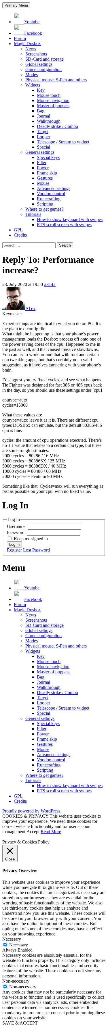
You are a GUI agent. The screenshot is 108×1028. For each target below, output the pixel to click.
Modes (31, 74)
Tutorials (33, 214)
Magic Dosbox (27, 43)
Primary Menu (16, 5)
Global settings (38, 64)
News (30, 48)
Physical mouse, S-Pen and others (56, 79)
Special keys (48, 157)
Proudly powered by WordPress (31, 810)
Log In (14, 544)
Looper (43, 136)
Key (41, 90)
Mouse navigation (53, 100)
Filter (41, 162)
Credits (20, 234)
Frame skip (47, 172)
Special (43, 147)
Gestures (45, 178)
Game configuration (43, 69)
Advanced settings (53, 188)
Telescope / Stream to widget (63, 141)
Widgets (32, 84)
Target (42, 131)
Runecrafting (48, 198)
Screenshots (36, 53)
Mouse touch (48, 95)
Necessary (18, 944)
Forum (20, 38)
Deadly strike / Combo (57, 126)
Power (43, 167)
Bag (40, 110)
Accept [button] (32, 831)
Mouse (43, 183)
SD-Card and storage (44, 59)
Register (14, 549)
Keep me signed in (31, 538)
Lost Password (36, 549)
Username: (17, 526)
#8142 (50, 284)
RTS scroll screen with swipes (64, 224)
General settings (39, 152)
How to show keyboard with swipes (70, 219)
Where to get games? (44, 209)
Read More (51, 831)
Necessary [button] (11, 939)
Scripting (45, 203)
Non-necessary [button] (15, 981)
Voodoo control (51, 193)
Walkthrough (48, 121)
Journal (43, 116)
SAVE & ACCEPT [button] (20, 1023)
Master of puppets (53, 105)
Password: (17, 532)
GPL (18, 229)
